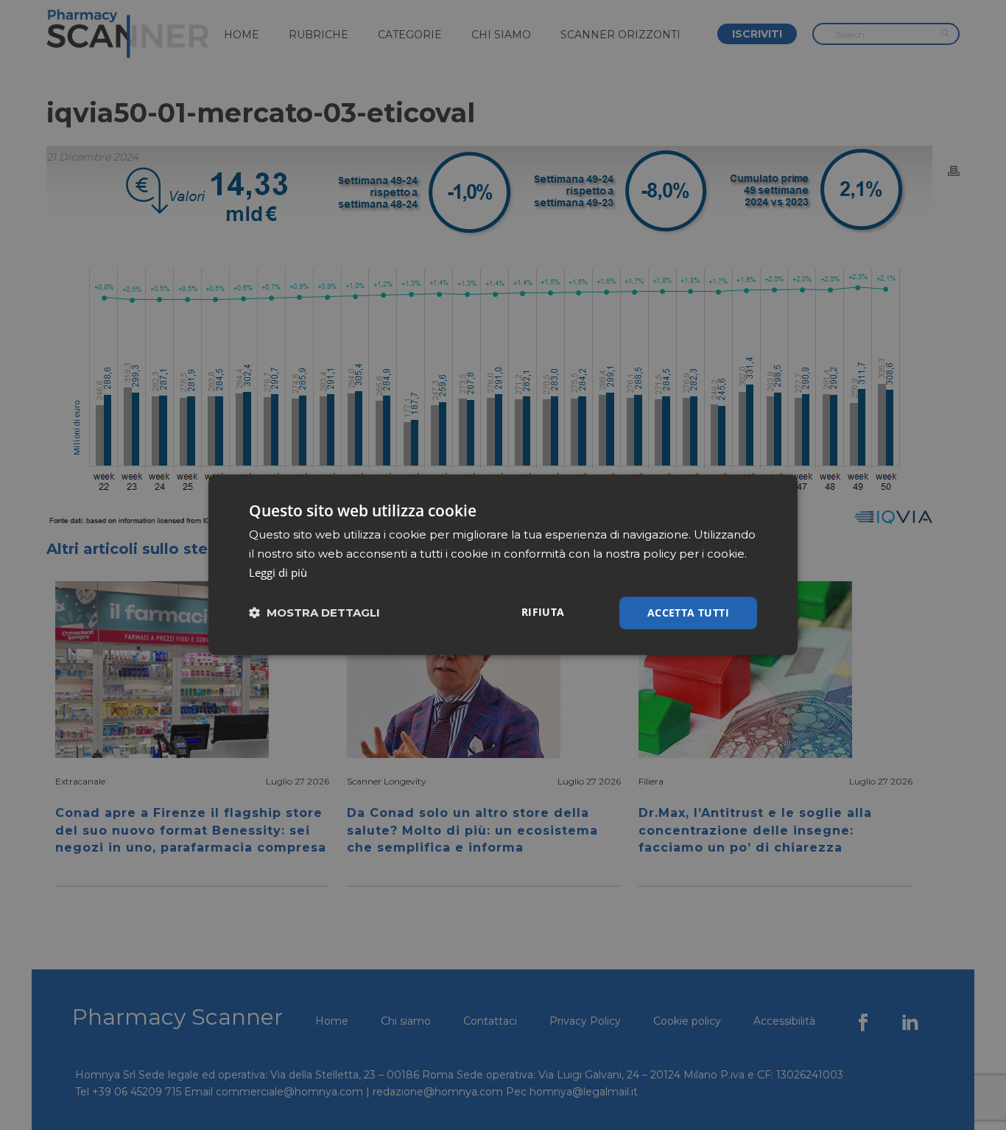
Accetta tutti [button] (688, 613)
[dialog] (503, 564)
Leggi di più (278, 572)
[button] (314, 613)
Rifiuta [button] (543, 612)
